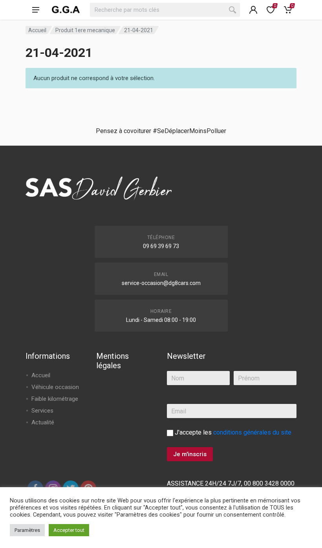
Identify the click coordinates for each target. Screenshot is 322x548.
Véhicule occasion (55, 387)
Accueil (37, 30)
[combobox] (165, 10)
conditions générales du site (252, 432)
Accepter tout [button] (68, 530)
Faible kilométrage (54, 398)
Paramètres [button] (27, 530)
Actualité (42, 422)
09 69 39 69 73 (161, 246)
